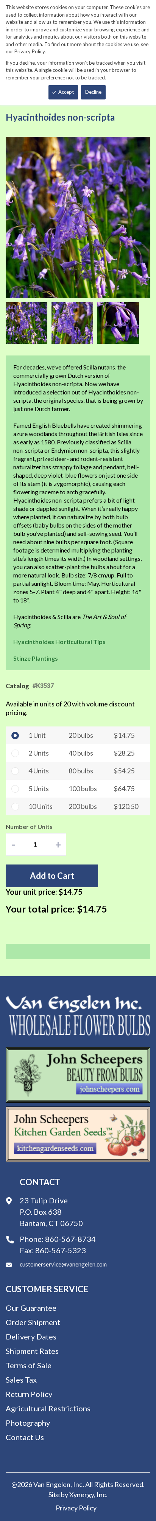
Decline (93, 92)
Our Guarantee (31, 1307)
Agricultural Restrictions (48, 1408)
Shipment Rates (32, 1350)
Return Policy (29, 1393)
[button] (28, 323)
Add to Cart (52, 876)
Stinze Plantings (35, 658)
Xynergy (81, 1494)
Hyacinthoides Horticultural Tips (59, 641)
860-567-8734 (70, 1238)
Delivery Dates (31, 1336)
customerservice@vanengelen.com (63, 1264)
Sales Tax (21, 1379)
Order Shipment (33, 1322)
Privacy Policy (76, 1508)
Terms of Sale (28, 1365)
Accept (66, 92)
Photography (28, 1422)
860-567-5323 (60, 1250)
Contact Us (25, 1437)
